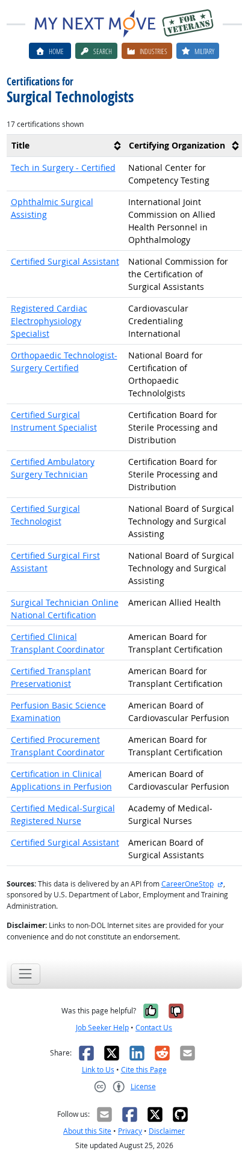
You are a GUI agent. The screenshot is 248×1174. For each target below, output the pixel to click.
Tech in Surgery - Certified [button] (63, 167)
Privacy (130, 1131)
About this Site (87, 1131)
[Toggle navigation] (25, 974)
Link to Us (98, 1070)
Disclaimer (167, 1131)
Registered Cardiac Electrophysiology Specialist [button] (49, 321)
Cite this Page (144, 1070)
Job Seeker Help (102, 1027)
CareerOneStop (187, 884)
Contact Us (153, 1027)
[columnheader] (66, 146)
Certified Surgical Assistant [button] (65, 261)
